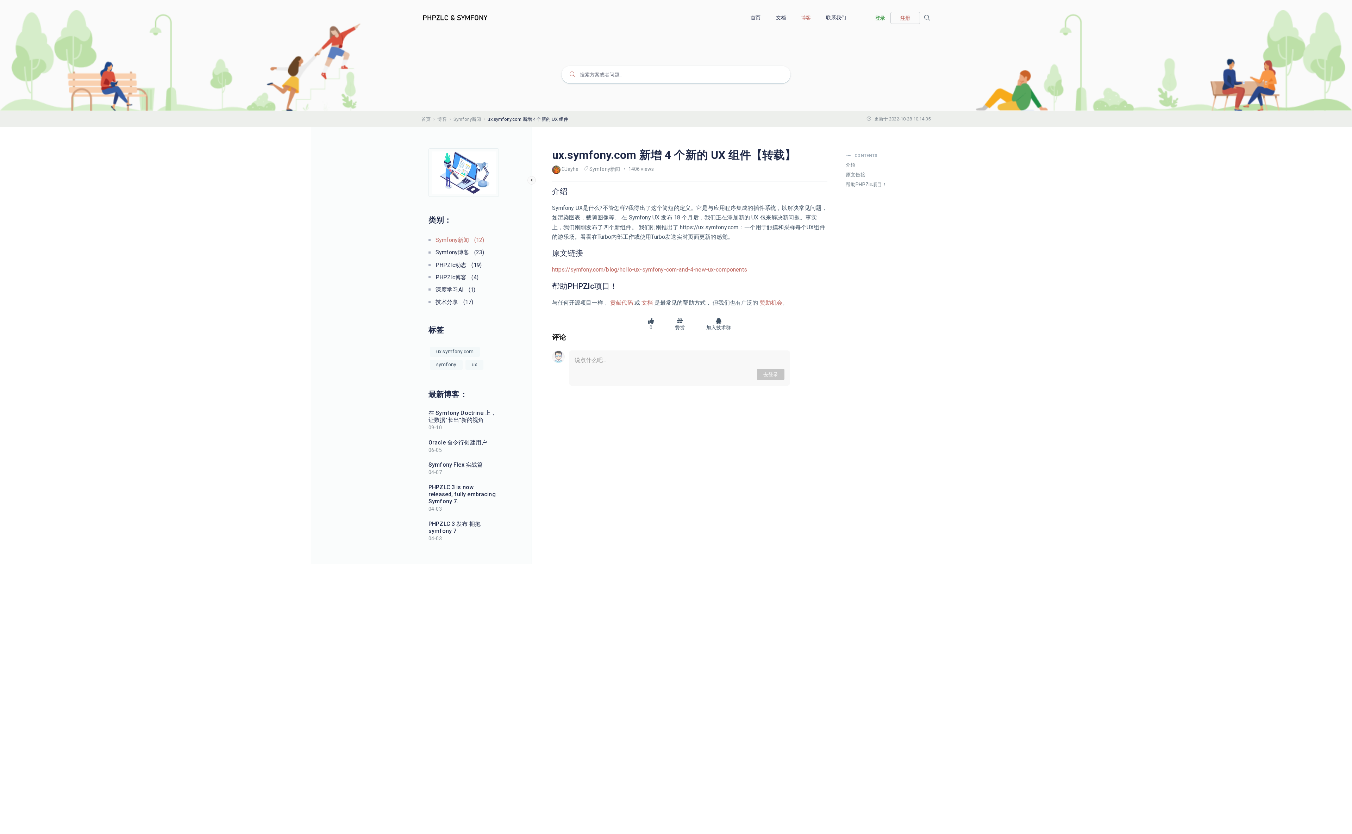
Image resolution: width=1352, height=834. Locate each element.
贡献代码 (621, 302)
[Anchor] (571, 191)
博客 (806, 17)
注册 (905, 18)
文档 (781, 17)
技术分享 (454, 302)
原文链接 (856, 175)
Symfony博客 (460, 252)
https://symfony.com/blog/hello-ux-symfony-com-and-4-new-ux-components (649, 269)
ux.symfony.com (455, 351)
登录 (880, 18)
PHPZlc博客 (457, 277)
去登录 (770, 374)
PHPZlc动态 (459, 265)
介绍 (851, 165)
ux (474, 364)
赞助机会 (770, 302)
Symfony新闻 (467, 119)
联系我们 (836, 17)
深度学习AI (456, 289)
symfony (446, 364)
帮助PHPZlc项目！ (866, 184)
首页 (756, 17)
